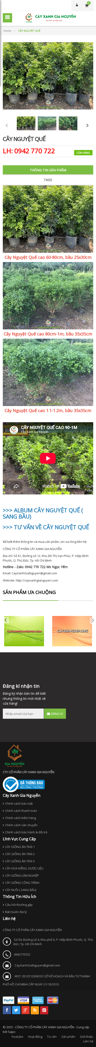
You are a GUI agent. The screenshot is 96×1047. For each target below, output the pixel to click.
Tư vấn (52, 1036)
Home (7, 30)
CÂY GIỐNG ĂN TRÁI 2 (20, 854)
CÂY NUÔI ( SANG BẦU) (20, 890)
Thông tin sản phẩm (48, 170)
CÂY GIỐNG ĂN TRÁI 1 (20, 847)
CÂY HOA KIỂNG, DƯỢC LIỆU (24, 868)
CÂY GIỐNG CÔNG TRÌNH (22, 883)
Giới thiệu (86, 1036)
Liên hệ (88, 1041)
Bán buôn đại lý (16, 912)
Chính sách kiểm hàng (20, 818)
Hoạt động (35, 1036)
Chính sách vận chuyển (21, 825)
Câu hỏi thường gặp (19, 905)
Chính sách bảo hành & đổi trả (26, 832)
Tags (48, 180)
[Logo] (14, 755)
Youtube (17, 1036)
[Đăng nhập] (77, 5)
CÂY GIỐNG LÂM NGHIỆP (22, 875)
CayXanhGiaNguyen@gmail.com (37, 965)
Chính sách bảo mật (19, 803)
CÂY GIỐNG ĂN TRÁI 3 (20, 861)
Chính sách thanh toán (21, 811)
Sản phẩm (68, 1036)
